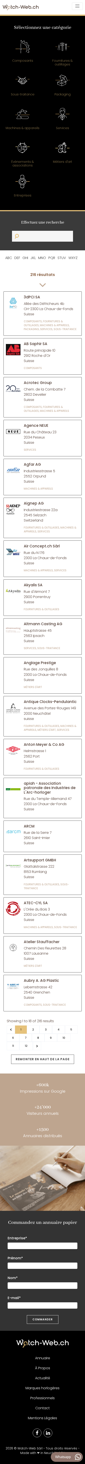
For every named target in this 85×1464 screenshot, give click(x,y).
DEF (17, 257)
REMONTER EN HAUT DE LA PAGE (43, 1059)
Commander (42, 1319)
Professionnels (42, 1398)
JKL (33, 257)
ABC (8, 257)
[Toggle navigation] (77, 6)
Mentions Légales (42, 1418)
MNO (42, 257)
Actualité (42, 1378)
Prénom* (15, 1258)
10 (64, 1038)
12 (26, 1046)
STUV (62, 257)
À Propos (42, 1368)
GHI (25, 257)
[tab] (22, 53)
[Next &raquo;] (37, 1046)
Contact (42, 1408)
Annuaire (42, 1358)
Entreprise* (17, 1238)
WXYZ (73, 257)
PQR (51, 257)
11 (13, 1046)
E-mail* (14, 1297)
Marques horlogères (43, 1388)
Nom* (13, 1277)
